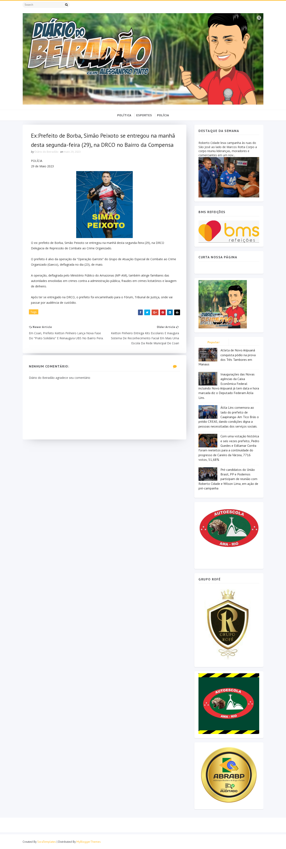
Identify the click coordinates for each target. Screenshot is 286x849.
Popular (213, 342)
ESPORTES (144, 115)
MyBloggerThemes (88, 842)
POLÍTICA (124, 115)
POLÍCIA (163, 115)
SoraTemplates (46, 842)
